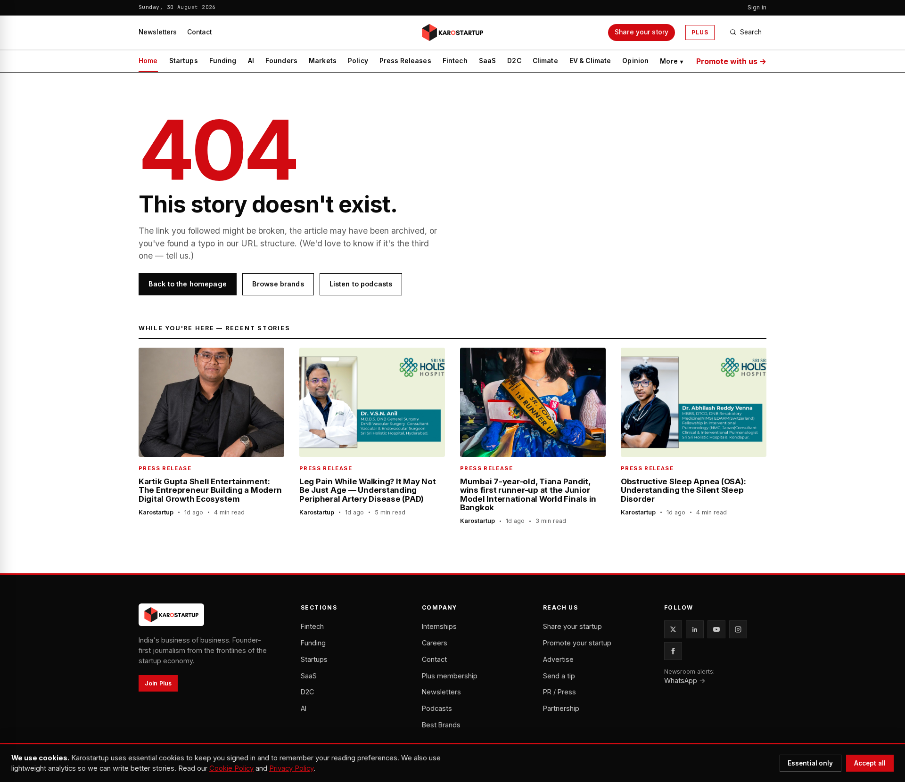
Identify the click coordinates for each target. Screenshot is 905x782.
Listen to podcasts (361, 284)
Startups (183, 61)
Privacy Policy (291, 768)
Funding (223, 61)
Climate (545, 61)
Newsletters (158, 32)
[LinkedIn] (695, 629)
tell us (177, 256)
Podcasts (437, 708)
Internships (439, 626)
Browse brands (278, 284)
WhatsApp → (685, 680)
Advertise (558, 659)
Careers (434, 643)
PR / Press (559, 692)
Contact (199, 32)
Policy (358, 61)
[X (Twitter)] (673, 629)
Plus (699, 32)
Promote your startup (577, 643)
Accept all (870, 763)
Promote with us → (731, 61)
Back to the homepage (187, 284)
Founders (281, 61)
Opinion (635, 61)
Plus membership (449, 676)
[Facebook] (673, 651)
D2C (514, 61)
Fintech (455, 61)
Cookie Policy (231, 768)
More (671, 61)
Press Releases (405, 61)
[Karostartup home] (452, 32)
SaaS (487, 61)
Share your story (641, 32)
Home (148, 61)
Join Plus (158, 683)
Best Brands (441, 725)
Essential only (810, 763)
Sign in (757, 7)
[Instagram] (738, 629)
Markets (323, 61)
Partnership (561, 708)
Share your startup (572, 626)
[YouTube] (716, 629)
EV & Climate (590, 61)
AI (251, 61)
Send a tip (559, 676)
